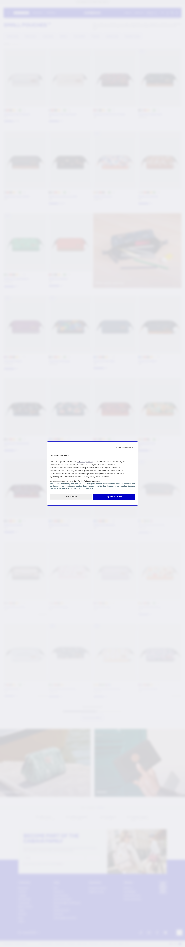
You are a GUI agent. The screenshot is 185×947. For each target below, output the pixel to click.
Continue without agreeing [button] (125, 447)
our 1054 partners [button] (84, 461)
